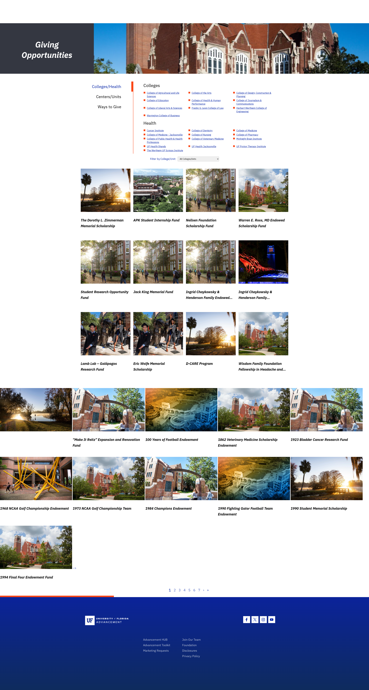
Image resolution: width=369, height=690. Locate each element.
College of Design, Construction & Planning (253, 94)
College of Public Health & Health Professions (164, 140)
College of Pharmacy (247, 134)
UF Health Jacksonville (204, 146)
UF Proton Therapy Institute (251, 146)
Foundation (189, 645)
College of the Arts (201, 92)
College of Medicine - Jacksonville (165, 134)
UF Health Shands (156, 146)
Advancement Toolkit (156, 645)
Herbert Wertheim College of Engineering (251, 110)
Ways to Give (109, 106)
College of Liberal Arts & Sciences (164, 108)
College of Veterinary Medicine (208, 138)
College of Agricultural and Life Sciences (163, 94)
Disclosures (189, 650)
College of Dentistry (202, 130)
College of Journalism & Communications (249, 102)
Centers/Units (108, 96)
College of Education (158, 100)
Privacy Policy (191, 656)
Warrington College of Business (163, 115)
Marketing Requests (156, 650)
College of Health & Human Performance (206, 102)
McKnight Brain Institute (249, 138)
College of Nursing (201, 134)
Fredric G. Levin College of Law (208, 108)
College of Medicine (246, 130)
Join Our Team (191, 640)
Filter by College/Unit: (163, 159)
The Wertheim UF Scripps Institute (165, 150)
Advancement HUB (155, 640)
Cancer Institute (155, 130)
